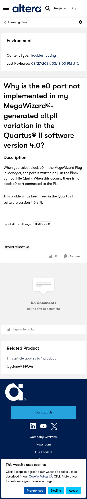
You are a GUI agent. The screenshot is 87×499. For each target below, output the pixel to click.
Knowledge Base (17, 22)
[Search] (47, 8)
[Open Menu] (80, 22)
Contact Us (43, 412)
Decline (56, 490)
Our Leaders (43, 452)
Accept (73, 490)
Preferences (35, 490)
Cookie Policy (38, 476)
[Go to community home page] (27, 8)
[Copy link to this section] (29, 158)
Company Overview (43, 437)
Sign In (76, 8)
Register (60, 8)
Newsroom (43, 444)
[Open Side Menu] (6, 8)
